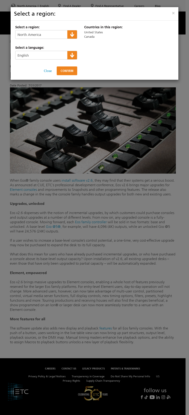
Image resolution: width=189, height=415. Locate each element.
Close (48, 71)
